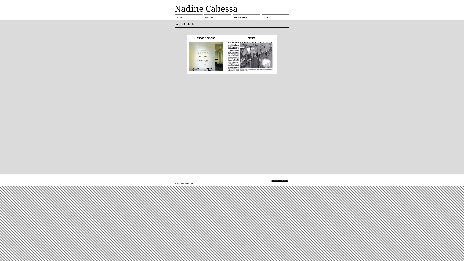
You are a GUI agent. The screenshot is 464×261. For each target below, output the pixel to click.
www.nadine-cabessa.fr (280, 181)
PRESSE (251, 38)
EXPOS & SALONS (206, 38)
